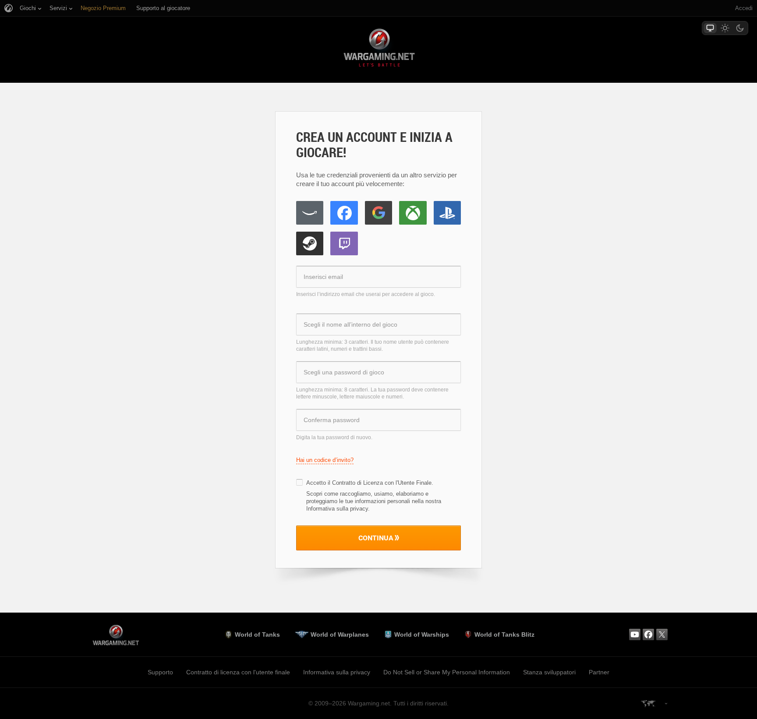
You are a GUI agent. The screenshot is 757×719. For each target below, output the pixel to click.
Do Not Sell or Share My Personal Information (446, 672)
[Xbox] (412, 213)
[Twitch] (343, 243)
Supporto (160, 672)
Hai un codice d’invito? (325, 460)
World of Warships (421, 634)
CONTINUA (375, 538)
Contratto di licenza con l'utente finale (238, 672)
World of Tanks (257, 634)
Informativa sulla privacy (336, 672)
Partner (599, 672)
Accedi (744, 8)
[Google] (378, 213)
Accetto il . (369, 482)
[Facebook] (343, 213)
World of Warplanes (340, 634)
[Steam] (309, 243)
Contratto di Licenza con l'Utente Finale (382, 482)
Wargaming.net (378, 49)
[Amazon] (309, 213)
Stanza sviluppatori (549, 672)
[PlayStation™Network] (447, 213)
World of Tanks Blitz (504, 634)
